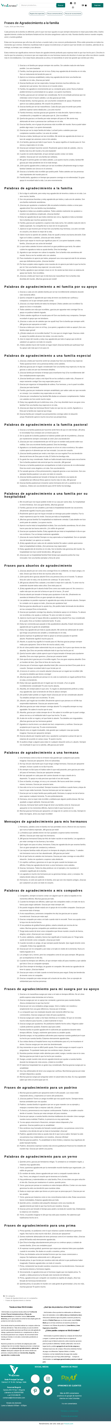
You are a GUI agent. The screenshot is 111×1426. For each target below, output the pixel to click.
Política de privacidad (69, 1416)
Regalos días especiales (37, 13)
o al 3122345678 (13, 1395)
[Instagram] (75, 3)
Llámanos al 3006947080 (14, 1393)
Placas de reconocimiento (73, 13)
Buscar (61, 5)
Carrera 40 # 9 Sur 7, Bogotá (14, 1390)
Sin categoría (10, 1296)
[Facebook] (71, 3)
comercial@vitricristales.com (14, 1398)
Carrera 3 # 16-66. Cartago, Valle (14, 1382)
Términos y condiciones (69, 1411)
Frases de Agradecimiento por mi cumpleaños (21, 1298)
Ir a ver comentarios (69, 1404)
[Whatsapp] (73, 7)
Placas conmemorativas (54, 13)
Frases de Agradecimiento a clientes (18, 1300)
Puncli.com (68, 1424)
